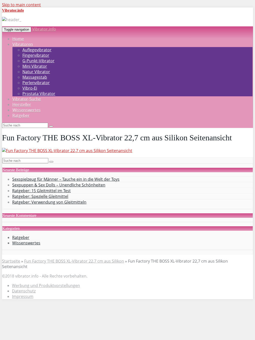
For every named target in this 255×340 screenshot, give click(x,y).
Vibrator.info (44, 29)
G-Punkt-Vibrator (38, 60)
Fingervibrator (35, 55)
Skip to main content (21, 4)
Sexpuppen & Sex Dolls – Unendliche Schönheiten (58, 185)
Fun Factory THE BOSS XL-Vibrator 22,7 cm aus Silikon (74, 261)
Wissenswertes (26, 110)
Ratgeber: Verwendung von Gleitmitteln (49, 202)
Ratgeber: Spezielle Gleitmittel (40, 196)
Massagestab (34, 77)
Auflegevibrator (37, 50)
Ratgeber (21, 115)
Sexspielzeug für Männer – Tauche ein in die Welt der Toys (66, 179)
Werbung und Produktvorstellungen (46, 285)
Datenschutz (24, 291)
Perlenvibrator (36, 82)
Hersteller (21, 104)
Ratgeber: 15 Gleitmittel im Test (41, 190)
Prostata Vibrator (38, 93)
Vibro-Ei (29, 88)
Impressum (22, 296)
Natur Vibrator (36, 71)
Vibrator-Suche (26, 99)
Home (18, 39)
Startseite (11, 261)
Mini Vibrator (34, 66)
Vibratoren (22, 44)
